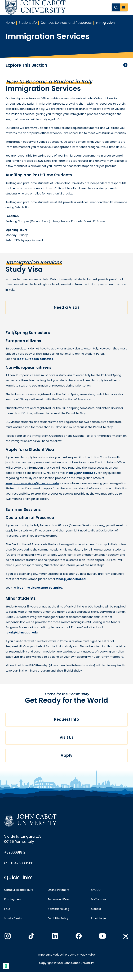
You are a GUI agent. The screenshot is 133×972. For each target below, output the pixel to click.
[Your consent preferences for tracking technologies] (6, 966)
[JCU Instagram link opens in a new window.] (7, 937)
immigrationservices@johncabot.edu (32, 483)
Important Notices (50, 955)
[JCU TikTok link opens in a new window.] (31, 937)
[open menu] (124, 7)
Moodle (96, 909)
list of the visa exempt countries (39, 588)
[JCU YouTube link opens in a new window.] (102, 937)
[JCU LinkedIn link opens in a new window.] (55, 937)
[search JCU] (116, 7)
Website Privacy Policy (80, 955)
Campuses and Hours (18, 890)
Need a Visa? (66, 307)
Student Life (28, 22)
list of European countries (35, 359)
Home (10, 22)
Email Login (98, 918)
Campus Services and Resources (66, 22)
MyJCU (95, 890)
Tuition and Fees (59, 899)
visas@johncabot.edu (81, 473)
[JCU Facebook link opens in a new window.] (78, 937)
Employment (13, 899)
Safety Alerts (13, 918)
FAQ (7, 909)
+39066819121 (15, 852)
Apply (66, 755)
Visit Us (67, 737)
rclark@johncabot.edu (22, 632)
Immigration (105, 22)
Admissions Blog (58, 909)
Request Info (66, 719)
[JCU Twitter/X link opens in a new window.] (126, 936)
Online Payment (58, 890)
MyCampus (98, 899)
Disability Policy (58, 918)
